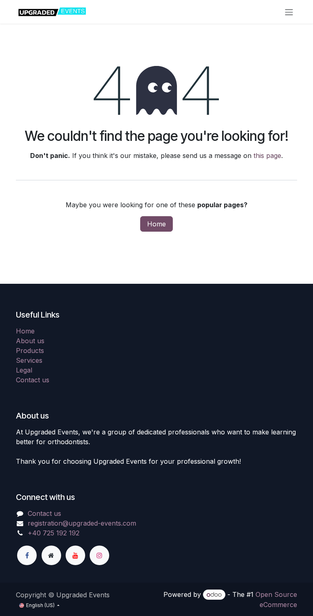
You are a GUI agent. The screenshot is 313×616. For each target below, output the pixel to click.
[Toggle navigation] (289, 11)
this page (267, 155)
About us (30, 341)
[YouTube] (75, 555)
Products (30, 350)
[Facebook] (27, 555)
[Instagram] (99, 555)
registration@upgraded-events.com (82, 523)
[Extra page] (51, 555)
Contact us (32, 380)
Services (29, 360)
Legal (24, 370)
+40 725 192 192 (53, 533)
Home (156, 224)
